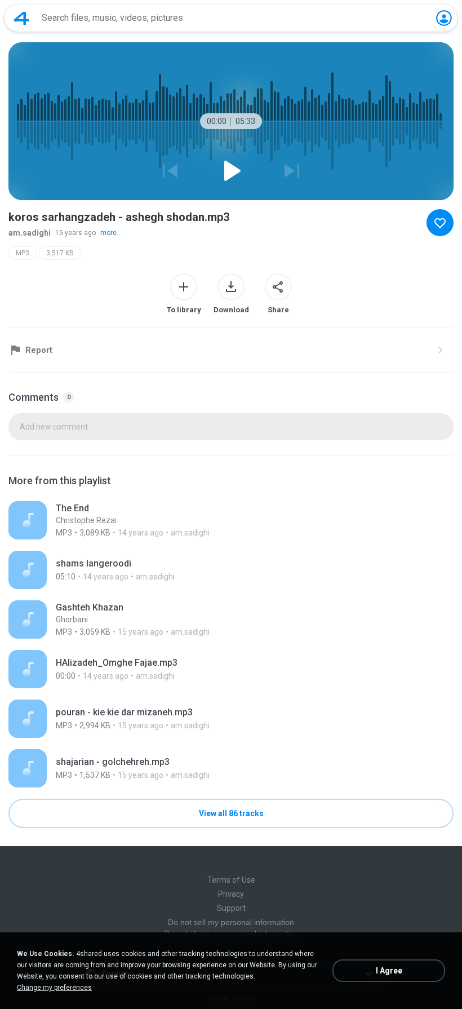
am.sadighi (29, 232)
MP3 (22, 253)
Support (231, 908)
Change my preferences (54, 988)
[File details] (231, 520)
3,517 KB (60, 253)
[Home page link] (21, 18)
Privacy (231, 894)
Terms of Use (231, 879)
